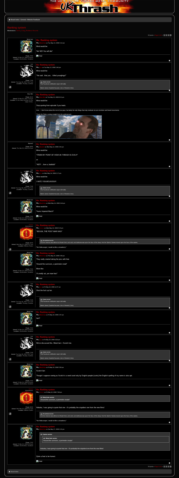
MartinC (42, 147)
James (18, 30)
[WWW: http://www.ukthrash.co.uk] (10, 249)
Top (169, 60)
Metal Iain (43, 43)
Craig (23, 30)
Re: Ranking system (46, 40)
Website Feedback (33, 19)
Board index (15, 19)
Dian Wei (42, 97)
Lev (41, 67)
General (23, 19)
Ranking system (16, 27)
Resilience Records (32, 30)
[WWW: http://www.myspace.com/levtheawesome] (10, 87)
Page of (158, 35)
